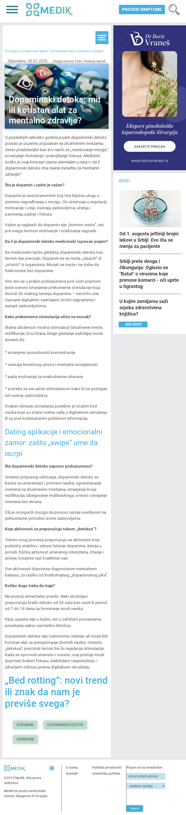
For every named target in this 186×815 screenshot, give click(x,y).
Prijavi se (135, 808)
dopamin (25, 725)
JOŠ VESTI (133, 324)
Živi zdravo (12, 51)
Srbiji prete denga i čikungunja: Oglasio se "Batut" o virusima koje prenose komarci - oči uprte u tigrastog (149, 273)
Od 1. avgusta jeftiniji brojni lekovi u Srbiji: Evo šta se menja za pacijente (148, 240)
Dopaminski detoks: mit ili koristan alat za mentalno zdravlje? (63, 51)
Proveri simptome (142, 9)
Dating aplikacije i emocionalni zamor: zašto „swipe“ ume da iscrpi (53, 443)
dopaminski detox (65, 725)
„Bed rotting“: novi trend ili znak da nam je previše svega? (56, 692)
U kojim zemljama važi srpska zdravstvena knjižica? (143, 307)
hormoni (25, 739)
